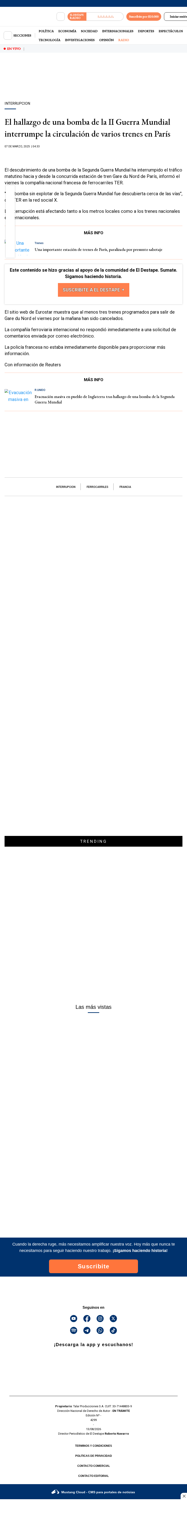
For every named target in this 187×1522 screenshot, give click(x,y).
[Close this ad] (184, 1496)
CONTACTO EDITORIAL (93, 1476)
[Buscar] (61, 17)
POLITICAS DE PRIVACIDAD (93, 1455)
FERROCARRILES (97, 487)
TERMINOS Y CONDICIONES (93, 1445)
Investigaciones (80, 40)
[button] (10, 191)
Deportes (146, 31)
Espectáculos (171, 31)
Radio (123, 40)
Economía (67, 31)
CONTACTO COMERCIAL (93, 1465)
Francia (125, 487)
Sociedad (89, 31)
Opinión (106, 40)
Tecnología (49, 40)
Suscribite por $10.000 (143, 16)
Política (46, 31)
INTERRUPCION (65, 487)
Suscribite (93, 1266)
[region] (93, 84)
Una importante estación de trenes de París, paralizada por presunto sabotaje (98, 249)
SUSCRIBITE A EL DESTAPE (92, 290)
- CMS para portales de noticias (98, 1492)
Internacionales (117, 31)
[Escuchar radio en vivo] (105, 16)
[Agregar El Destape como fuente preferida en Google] (93, 155)
